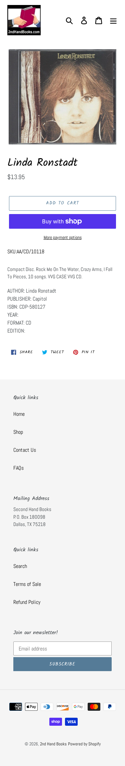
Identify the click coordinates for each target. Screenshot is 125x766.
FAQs (18, 467)
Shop (18, 431)
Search (20, 566)
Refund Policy (26, 602)
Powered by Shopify (84, 744)
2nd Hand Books (53, 744)
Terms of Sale (27, 584)
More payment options (63, 237)
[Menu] (113, 20)
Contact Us (24, 449)
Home (19, 413)
